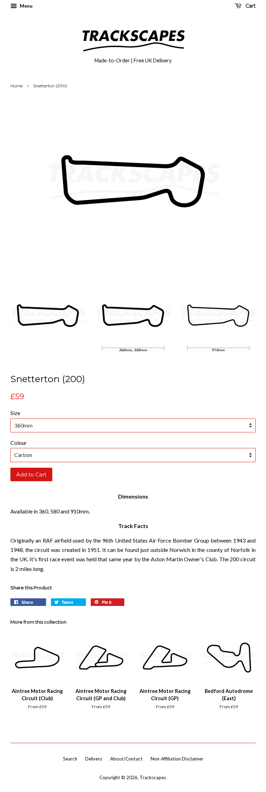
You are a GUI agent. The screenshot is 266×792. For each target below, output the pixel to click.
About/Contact (126, 759)
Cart (250, 6)
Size (15, 413)
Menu (26, 6)
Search (70, 759)
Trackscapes (153, 777)
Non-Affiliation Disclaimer (177, 759)
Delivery (93, 759)
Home (16, 85)
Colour (18, 442)
